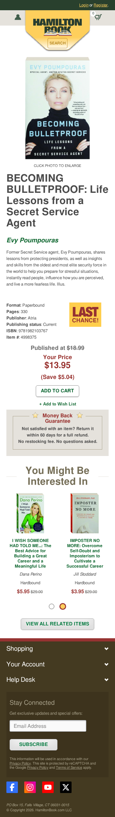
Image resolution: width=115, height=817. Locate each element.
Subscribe (33, 744)
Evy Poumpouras (32, 240)
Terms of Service (69, 767)
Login (83, 5)
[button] (57, 43)
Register (101, 5)
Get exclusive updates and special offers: (46, 713)
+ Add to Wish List (57, 404)
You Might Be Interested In (57, 476)
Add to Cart (57, 391)
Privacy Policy (20, 763)
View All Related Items (57, 624)
